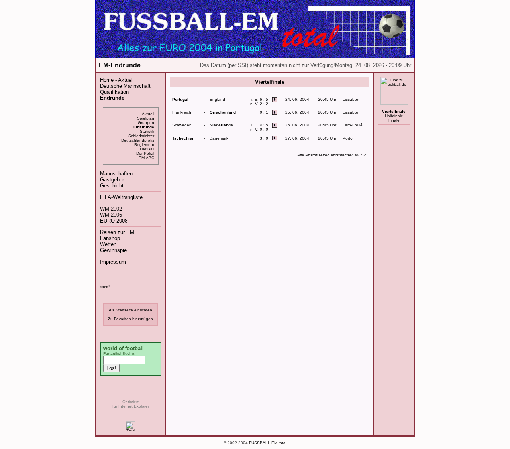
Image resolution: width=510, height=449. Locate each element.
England (217, 99)
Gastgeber (112, 180)
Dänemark (219, 138)
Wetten (108, 244)
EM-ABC (146, 158)
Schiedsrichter (141, 136)
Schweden (182, 125)
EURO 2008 (114, 221)
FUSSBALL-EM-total (267, 443)
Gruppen (146, 122)
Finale (394, 120)
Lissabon (351, 99)
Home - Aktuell (117, 80)
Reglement (144, 144)
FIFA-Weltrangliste (121, 197)
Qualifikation (114, 92)
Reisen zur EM (117, 232)
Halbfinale (394, 116)
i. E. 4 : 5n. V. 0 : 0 (259, 127)
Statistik (147, 131)
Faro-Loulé (353, 125)
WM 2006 (111, 215)
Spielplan (145, 118)
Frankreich (181, 112)
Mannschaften (116, 174)
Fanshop (110, 238)
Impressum (113, 262)
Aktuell (148, 114)
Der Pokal (145, 153)
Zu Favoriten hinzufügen (130, 319)
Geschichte (113, 186)
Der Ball (147, 149)
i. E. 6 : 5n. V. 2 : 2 (259, 101)
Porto (348, 138)
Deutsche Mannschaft (125, 86)
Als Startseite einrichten (130, 310)
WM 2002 (111, 209)
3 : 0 (264, 138)
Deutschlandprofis (137, 140)
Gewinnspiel (114, 250)
